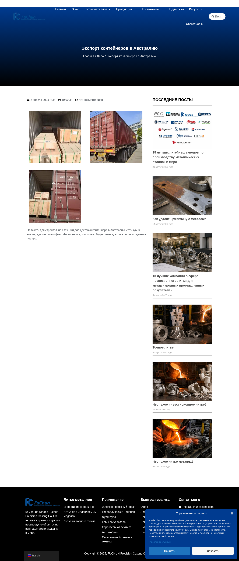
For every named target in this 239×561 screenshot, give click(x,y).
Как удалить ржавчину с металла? (179, 219)
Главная (88, 56)
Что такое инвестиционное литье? (180, 404)
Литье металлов (78, 499)
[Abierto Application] (161, 9)
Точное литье (163, 347)
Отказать (213, 551)
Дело (100, 56)
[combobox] (217, 16)
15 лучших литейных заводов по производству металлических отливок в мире (178, 157)
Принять (169, 551)
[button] (232, 513)
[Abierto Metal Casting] (109, 9)
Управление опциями (160, 542)
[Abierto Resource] (201, 9)
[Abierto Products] (134, 9)
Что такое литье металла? (173, 461)
